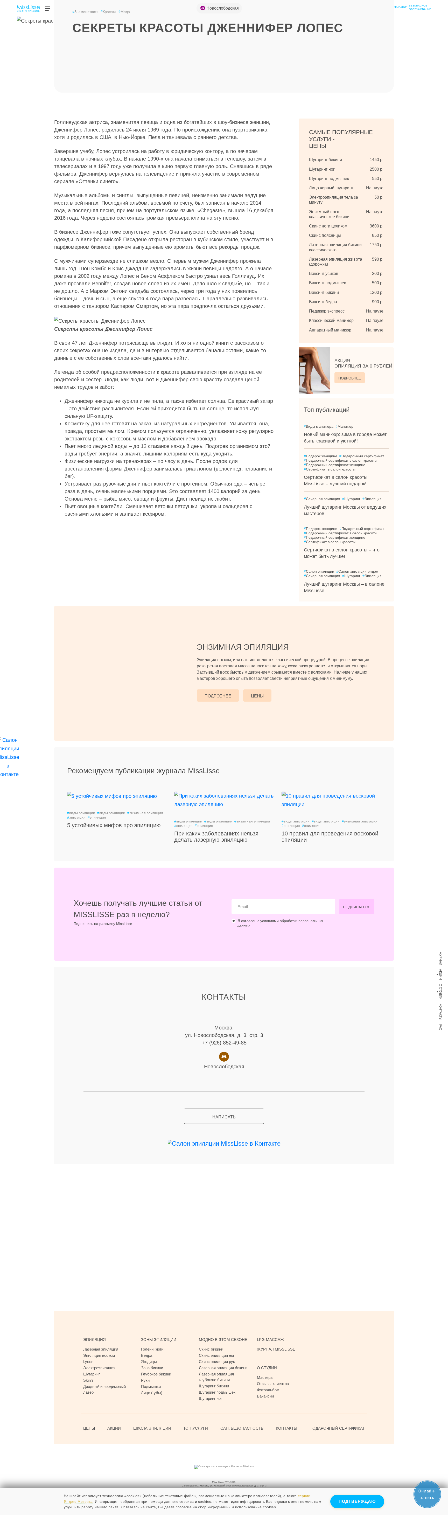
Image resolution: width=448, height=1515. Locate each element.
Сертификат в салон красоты (329, 469)
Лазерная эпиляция (100, 1349)
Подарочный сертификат (361, 456)
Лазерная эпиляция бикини (223, 1368)
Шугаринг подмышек (217, 1392)
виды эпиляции (81, 813)
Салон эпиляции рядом (357, 571)
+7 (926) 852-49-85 (224, 1043)
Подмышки (151, 1386)
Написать (224, 1117)
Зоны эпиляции (158, 1339)
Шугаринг (351, 499)
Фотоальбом (268, 1390)
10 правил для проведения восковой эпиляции (330, 836)
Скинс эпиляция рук (217, 1361)
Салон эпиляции (319, 571)
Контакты (440, 1012)
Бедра (146, 1355)
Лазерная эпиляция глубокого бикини (216, 1377)
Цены (257, 696)
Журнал (440, 958)
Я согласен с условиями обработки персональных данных (280, 923)
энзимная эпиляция (145, 813)
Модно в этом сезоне (223, 1339)
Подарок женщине (320, 456)
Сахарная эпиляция (322, 499)
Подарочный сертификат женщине (334, 465)
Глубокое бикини (156, 1374)
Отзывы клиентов (273, 1383)
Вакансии (265, 1396)
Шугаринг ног (210, 1398)
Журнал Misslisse (276, 1349)
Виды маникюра (318, 426)
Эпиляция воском (99, 1355)
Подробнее (349, 378)
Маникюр (344, 426)
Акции (440, 974)
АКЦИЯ (363, 363)
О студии (440, 992)
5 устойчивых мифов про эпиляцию (114, 825)
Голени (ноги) (153, 1349)
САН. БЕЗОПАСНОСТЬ (241, 1428)
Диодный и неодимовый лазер (104, 1389)
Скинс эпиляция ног (216, 1355)
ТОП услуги (195, 1428)
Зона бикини (152, 1368)
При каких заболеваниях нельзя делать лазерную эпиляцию (216, 836)
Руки (145, 1380)
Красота (108, 12)
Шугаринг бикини (214, 1386)
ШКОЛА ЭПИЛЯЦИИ (152, 1428)
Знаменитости (85, 12)
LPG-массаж (270, 1339)
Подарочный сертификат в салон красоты (340, 460)
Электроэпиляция (99, 1368)
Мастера (264, 1377)
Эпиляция (372, 499)
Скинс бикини (211, 1349)
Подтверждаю (357, 1501)
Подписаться (356, 907)
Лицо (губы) (151, 1393)
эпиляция (76, 817)
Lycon (88, 1361)
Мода (124, 12)
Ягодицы (149, 1361)
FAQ (440, 1027)
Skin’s (88, 1380)
